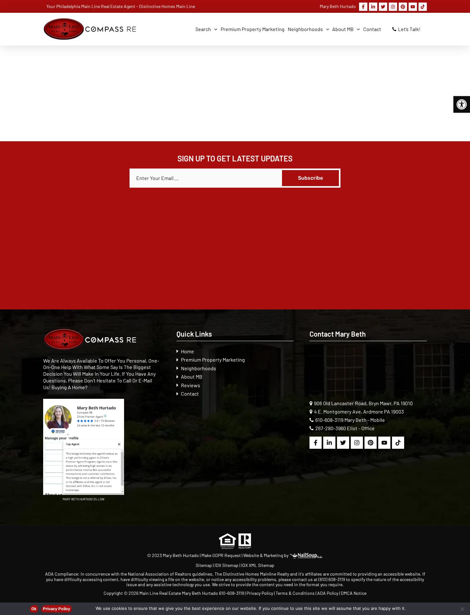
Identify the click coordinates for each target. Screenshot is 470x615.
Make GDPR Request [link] (221, 555)
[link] (461, 104)
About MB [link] (191, 376)
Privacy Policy (56, 608)
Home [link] (187, 351)
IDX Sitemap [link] (227, 565)
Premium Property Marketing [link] (213, 360)
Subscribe (310, 178)
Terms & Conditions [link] (295, 593)
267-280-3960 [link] (330, 428)
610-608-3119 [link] (329, 420)
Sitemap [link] (204, 565)
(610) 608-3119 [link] (331, 579)
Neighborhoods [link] (198, 368)
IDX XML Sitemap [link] (257, 565)
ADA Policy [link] (327, 593)
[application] (214, 29)
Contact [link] (190, 393)
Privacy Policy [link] (260, 593)
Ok (33, 608)
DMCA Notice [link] (353, 593)
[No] (462, 609)
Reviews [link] (190, 385)
